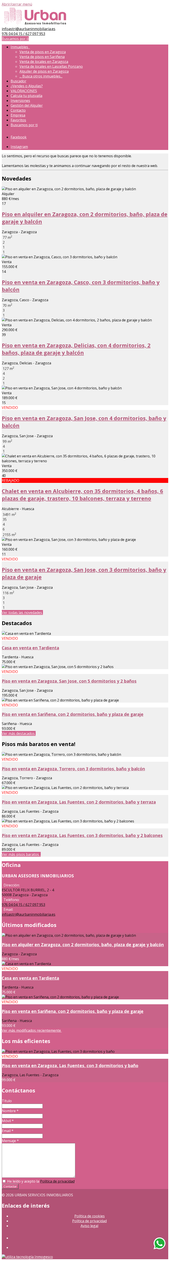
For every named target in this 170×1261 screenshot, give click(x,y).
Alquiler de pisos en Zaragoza (44, 71)
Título (7, 1100)
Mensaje (10, 1140)
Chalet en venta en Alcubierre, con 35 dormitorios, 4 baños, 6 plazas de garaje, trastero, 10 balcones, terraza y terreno (82, 494)
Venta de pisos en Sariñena (42, 56)
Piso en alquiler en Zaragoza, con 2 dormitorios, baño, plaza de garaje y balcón (83, 944)
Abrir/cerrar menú (17, 4)
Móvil (8, 1120)
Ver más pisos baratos (21, 854)
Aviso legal (89, 1225)
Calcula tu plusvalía (26, 95)
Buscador (18, 81)
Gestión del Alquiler (27, 105)
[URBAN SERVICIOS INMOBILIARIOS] (35, 23)
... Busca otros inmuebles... (40, 76)
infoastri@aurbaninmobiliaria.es (28, 28)
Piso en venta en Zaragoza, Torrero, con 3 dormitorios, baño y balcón (73, 768)
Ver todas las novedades (22, 612)
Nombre (10, 1110)
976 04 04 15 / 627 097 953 (23, 33)
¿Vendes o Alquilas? (27, 86)
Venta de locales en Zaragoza (43, 61)
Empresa (18, 115)
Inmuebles (20, 47)
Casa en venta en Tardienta (30, 648)
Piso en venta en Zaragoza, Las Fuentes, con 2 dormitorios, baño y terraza (79, 802)
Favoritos (18, 120)
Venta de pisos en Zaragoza (42, 51)
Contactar (10, 1186)
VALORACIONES (24, 90)
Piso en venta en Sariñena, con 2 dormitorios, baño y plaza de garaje (72, 714)
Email (8, 1130)
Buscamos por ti (15, 38)
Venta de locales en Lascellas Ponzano (51, 66)
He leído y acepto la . (40, 1181)
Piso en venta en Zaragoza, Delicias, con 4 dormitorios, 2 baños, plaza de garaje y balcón (76, 349)
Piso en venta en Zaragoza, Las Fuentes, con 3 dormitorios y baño (70, 1065)
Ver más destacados (19, 733)
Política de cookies (89, 1216)
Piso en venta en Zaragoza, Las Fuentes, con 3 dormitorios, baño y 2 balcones (82, 835)
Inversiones (20, 100)
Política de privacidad (57, 1181)
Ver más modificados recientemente (32, 1030)
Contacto (18, 110)
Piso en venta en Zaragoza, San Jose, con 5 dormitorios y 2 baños (69, 681)
